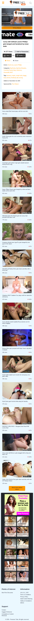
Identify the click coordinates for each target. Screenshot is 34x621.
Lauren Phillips (18, 65)
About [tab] (8, 60)
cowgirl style (19, 75)
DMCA (22, 603)
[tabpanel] (17, 74)
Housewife (6, 72)
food (5, 77)
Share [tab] (16, 60)
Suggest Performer (7, 612)
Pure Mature (17, 28)
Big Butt (18, 68)
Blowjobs (23, 68)
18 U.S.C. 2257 (24, 592)
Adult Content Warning (26, 598)
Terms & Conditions (25, 594)
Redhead (13, 77)
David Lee (10, 65)
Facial (10, 70)
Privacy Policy (24, 596)
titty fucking (20, 77)
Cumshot (6, 70)
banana (9, 75)
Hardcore (19, 70)
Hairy (14, 70)
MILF (11, 72)
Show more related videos (17, 488)
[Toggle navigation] (3, 2)
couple (13, 75)
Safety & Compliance (26, 601)
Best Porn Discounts (7, 592)
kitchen (8, 77)
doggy (24, 75)
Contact (4, 610)
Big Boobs (13, 68)
